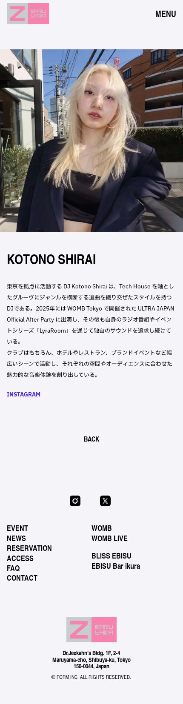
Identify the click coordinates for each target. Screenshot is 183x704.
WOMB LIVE (110, 538)
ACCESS (20, 558)
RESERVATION (29, 547)
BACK (91, 439)
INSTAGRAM (23, 394)
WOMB (102, 527)
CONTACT (22, 577)
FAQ (13, 567)
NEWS (16, 538)
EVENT (17, 527)
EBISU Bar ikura (116, 565)
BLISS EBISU (112, 555)
